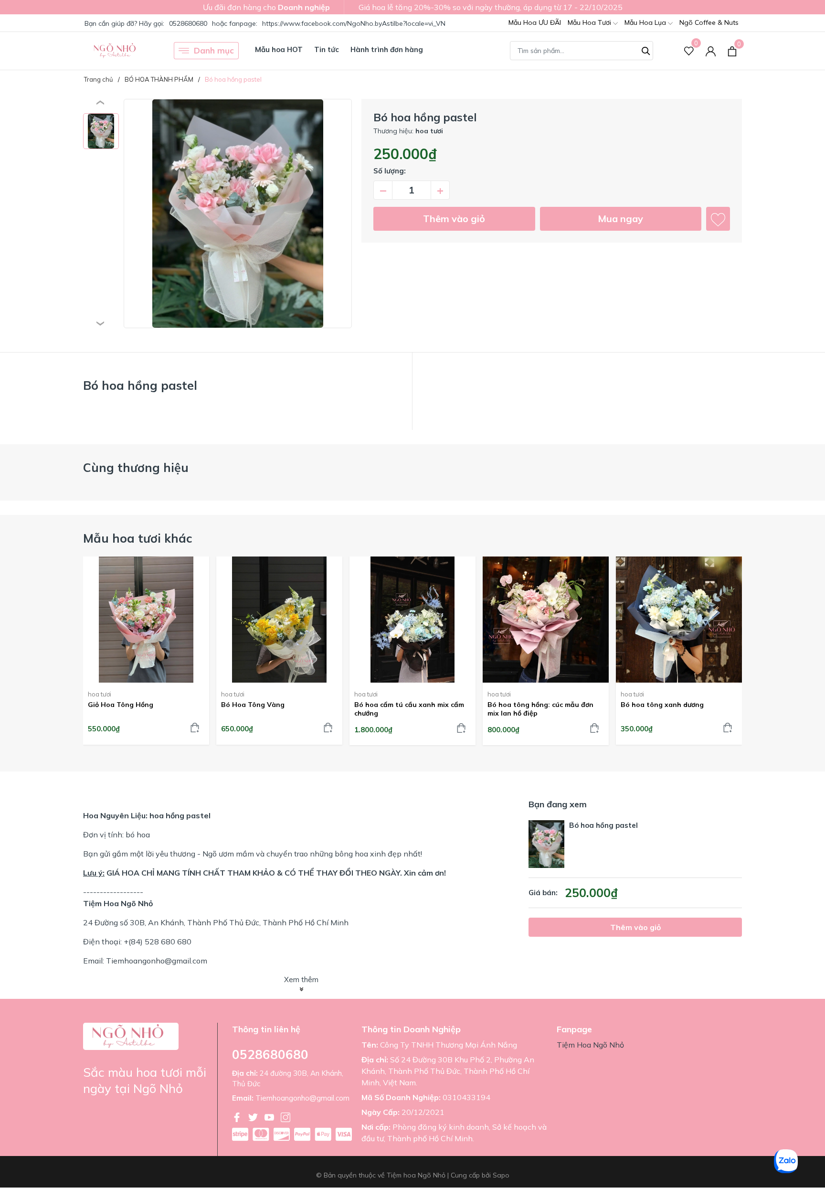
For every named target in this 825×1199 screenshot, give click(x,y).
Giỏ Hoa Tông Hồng (120, 704)
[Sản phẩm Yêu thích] (689, 51)
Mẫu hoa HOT (279, 49)
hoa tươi (99, 694)
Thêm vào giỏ (454, 219)
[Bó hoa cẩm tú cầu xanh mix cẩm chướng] (412, 620)
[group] (237, 213)
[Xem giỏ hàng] (732, 50)
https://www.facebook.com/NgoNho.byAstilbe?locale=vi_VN (353, 23)
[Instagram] (285, 1116)
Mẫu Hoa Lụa (646, 22)
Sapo (501, 1175)
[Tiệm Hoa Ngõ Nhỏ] (115, 50)
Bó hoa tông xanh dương (662, 704)
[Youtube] (270, 1116)
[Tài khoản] (711, 51)
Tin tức (326, 49)
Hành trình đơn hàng (386, 49)
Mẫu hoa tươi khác (137, 538)
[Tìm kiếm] (646, 49)
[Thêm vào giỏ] (194, 727)
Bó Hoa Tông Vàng (253, 704)
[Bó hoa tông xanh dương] (679, 620)
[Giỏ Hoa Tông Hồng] (146, 620)
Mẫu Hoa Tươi (590, 22)
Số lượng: (389, 170)
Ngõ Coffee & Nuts (709, 22)
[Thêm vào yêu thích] (718, 219)
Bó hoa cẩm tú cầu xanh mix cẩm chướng (409, 708)
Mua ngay (620, 219)
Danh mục (214, 50)
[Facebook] (237, 1116)
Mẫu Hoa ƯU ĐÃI (534, 22)
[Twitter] (254, 1116)
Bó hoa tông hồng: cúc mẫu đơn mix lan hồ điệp (540, 708)
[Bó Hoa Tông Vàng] (279, 620)
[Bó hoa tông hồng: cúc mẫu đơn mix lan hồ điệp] (546, 620)
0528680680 (189, 23)
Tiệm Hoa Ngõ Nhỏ (590, 1044)
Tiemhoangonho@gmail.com (302, 1098)
